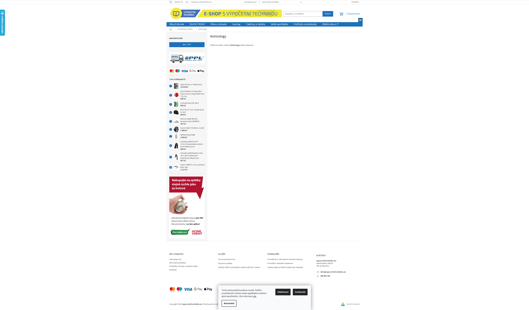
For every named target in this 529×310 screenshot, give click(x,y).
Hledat (328, 13)
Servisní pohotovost (226, 259)
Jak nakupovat (250, 2)
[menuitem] (177, 24)
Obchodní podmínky (270, 2)
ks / (187, 44)
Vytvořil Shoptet (353, 304)
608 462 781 (325, 276)
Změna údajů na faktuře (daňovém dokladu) (285, 267)
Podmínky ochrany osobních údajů (183, 266)
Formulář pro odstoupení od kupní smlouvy (285, 259)
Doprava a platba (225, 263)
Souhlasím (300, 292)
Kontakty (173, 270)
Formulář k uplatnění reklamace (280, 263)
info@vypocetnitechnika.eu (333, 272)
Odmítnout (282, 292)
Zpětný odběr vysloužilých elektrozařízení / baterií (239, 267)
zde (254, 296)
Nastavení (229, 303)
